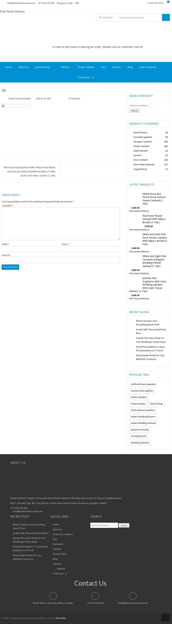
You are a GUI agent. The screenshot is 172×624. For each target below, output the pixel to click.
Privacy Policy (60, 553)
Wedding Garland (140, 442)
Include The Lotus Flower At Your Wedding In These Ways (151, 339)
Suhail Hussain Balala (20, 98)
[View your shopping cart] (166, 3)
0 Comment (74, 98)
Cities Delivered (147, 67)
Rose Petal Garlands (144, 164)
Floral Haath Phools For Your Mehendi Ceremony (150, 357)
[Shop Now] (86, 56)
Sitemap (57, 563)
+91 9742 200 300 (46, 3)
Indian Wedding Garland (143, 423)
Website (6, 255)
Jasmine (138, 155)
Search (134, 110)
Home (8, 67)
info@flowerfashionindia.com (21, 3)
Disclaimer (58, 544)
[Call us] (86, 60)
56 (4, 90)
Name (5, 244)
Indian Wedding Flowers (143, 416)
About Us (23, 67)
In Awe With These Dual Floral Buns (151, 331)
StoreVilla (61, 618)
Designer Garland (143, 141)
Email (65, 244)
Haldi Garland (141, 150)
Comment (8, 205)
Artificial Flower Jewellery (143, 384)
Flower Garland (86, 67)
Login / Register (155, 3)
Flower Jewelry (138, 403)
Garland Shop (42, 67)
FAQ (103, 67)
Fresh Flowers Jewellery (143, 410)
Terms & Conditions (63, 534)
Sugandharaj (140, 169)
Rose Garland (141, 159)
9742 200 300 (145, 47)
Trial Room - (85, 77)
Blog (130, 67)
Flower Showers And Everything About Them (148, 322)
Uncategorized (138, 435)
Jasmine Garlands (140, 429)
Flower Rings (156, 403)
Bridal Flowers (141, 132)
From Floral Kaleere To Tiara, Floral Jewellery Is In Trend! (150, 348)
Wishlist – (65, 67)
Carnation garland (143, 137)
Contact (116, 67)
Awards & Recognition (142, 390)
